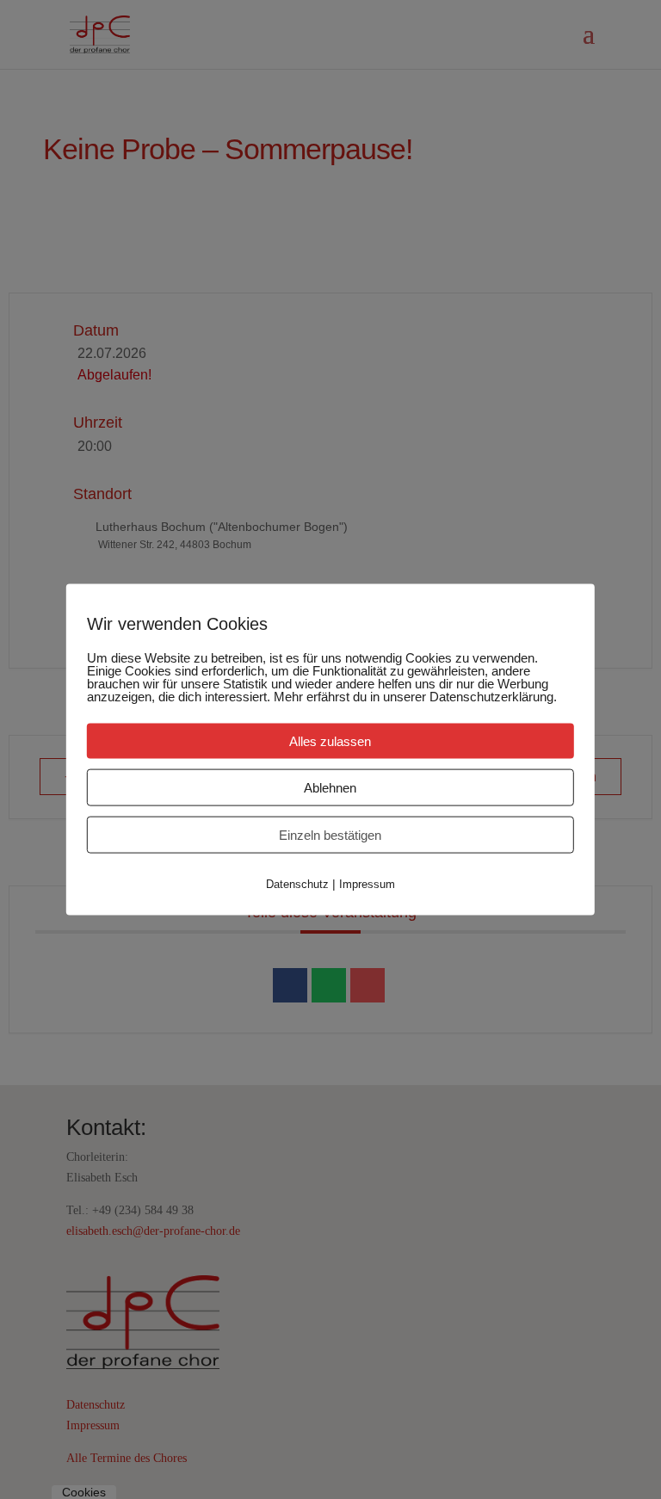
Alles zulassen (330, 741)
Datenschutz (297, 884)
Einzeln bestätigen (330, 835)
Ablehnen (330, 787)
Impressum (367, 884)
